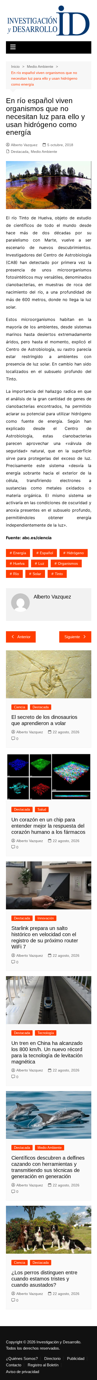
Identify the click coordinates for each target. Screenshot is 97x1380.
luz (41, 563)
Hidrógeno (75, 553)
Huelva (19, 563)
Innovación (46, 918)
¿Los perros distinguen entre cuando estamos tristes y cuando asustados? (44, 1279)
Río (16, 574)
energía (19, 553)
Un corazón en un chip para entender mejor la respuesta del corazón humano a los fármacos (48, 826)
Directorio (52, 1359)
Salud (42, 809)
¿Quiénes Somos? (22, 1359)
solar (37, 574)
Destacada (19, 151)
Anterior (24, 637)
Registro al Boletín (43, 1365)
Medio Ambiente (44, 151)
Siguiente (72, 637)
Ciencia (19, 707)
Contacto (13, 1365)
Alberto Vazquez (24, 145)
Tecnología (46, 1033)
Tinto (59, 574)
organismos (68, 563)
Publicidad (75, 1359)
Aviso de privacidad (22, 1372)
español (46, 553)
